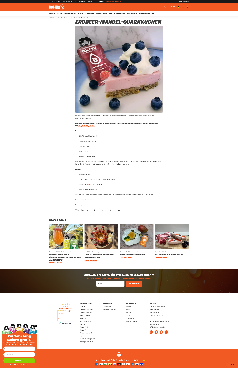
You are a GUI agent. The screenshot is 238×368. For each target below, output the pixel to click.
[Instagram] (151, 332)
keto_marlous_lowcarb (86, 126)
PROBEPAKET (89, 13)
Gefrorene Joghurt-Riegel (169, 255)
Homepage (52, 17)
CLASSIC (52, 13)
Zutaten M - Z (84, 330)
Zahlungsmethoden (86, 312)
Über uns (83, 318)
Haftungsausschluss (86, 341)
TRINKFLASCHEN (119, 13)
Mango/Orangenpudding (133, 255)
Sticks (128, 315)
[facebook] (156, 332)
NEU (110, 13)
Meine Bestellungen (109, 309)
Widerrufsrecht (85, 315)
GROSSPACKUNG (101, 13)
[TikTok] (161, 332)
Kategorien (131, 303)
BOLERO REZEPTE (66, 17)
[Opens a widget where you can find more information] (231, 364)
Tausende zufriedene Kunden (113, 1)
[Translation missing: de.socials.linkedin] (166, 332)
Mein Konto (107, 303)
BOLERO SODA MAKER (146, 13)
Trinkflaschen (130, 318)
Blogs (58, 17)
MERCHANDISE (132, 13)
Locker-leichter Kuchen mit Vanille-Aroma (100, 256)
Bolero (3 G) (90, 184)
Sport (128, 309)
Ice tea (128, 312)
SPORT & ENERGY (70, 13)
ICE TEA (59, 13)
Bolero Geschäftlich (86, 321)
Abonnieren (134, 284)
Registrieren (107, 307)
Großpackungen (131, 321)
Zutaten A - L (84, 327)
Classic (128, 307)
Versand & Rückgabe (86, 309)
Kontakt (82, 307)
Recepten (83, 324)
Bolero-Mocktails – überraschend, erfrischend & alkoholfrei (65, 257)
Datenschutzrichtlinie (87, 333)
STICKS (80, 13)
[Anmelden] (182, 7)
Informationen (86, 303)
